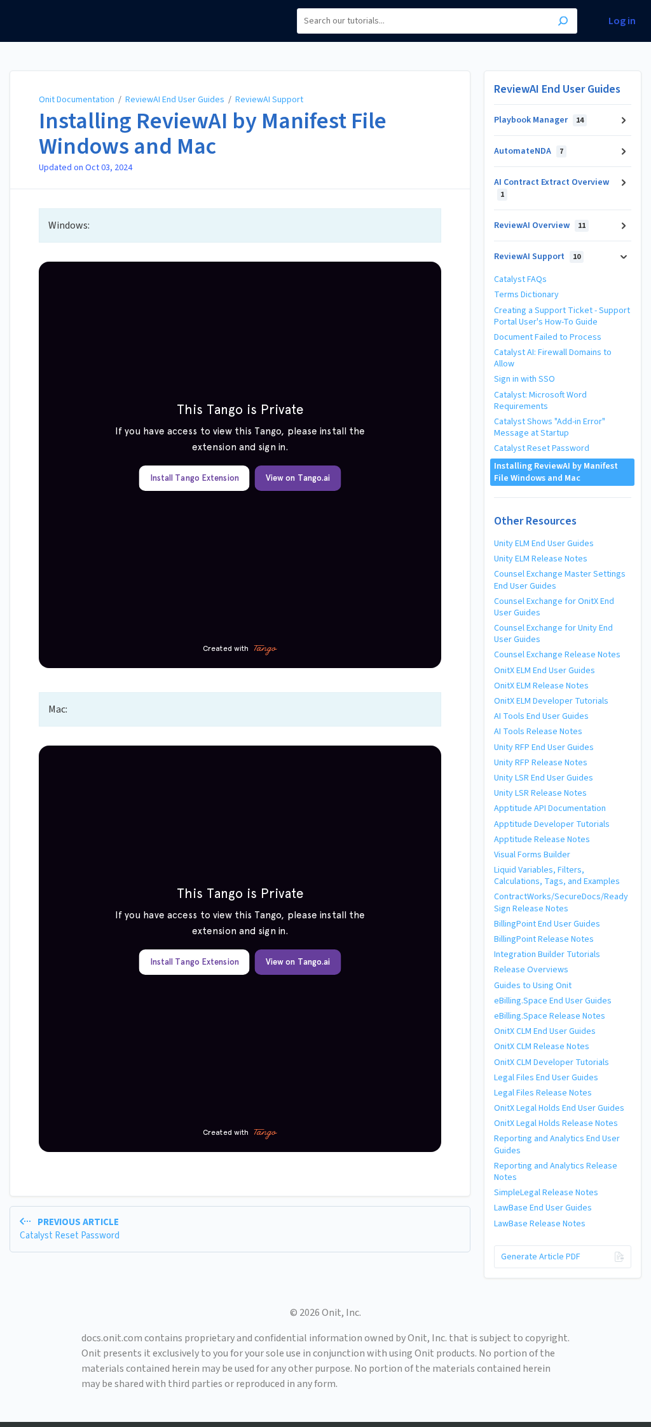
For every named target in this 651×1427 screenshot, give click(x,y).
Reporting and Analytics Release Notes (555, 1172)
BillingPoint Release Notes (544, 939)
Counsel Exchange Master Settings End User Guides (560, 580)
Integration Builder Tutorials (547, 954)
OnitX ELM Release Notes (541, 686)
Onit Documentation (76, 99)
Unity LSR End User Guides (543, 778)
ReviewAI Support (269, 99)
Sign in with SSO (524, 379)
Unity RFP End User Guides (544, 747)
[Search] (563, 23)
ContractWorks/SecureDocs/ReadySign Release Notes (561, 902)
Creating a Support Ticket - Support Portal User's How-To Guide (562, 316)
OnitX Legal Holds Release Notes (556, 1123)
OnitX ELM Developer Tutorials (551, 701)
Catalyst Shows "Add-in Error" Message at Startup (549, 427)
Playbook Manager (539, 120)
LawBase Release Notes (540, 1223)
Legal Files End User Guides (546, 1077)
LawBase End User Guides (543, 1208)
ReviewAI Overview (540, 225)
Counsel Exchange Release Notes (557, 654)
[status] (240, 225)
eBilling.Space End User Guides (553, 1001)
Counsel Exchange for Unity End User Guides (553, 634)
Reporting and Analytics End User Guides (557, 1144)
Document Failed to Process (547, 337)
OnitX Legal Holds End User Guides (559, 1108)
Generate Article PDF (540, 1256)
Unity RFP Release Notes (540, 762)
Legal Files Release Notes (543, 1093)
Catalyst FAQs (520, 279)
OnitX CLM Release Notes (541, 1046)
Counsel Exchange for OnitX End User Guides (554, 607)
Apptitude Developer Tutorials (552, 824)
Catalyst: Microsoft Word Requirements (540, 401)
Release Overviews (531, 969)
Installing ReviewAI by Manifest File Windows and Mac (213, 134)
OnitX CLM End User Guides (545, 1031)
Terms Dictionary (526, 294)
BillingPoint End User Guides (547, 924)
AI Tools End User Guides (541, 716)
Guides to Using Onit (533, 985)
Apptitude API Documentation (550, 808)
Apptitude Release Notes (542, 839)
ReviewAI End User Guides (174, 99)
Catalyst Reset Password (541, 448)
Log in (622, 21)
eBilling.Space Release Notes (549, 1016)
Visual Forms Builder (532, 854)
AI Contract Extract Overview (551, 187)
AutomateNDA (528, 151)
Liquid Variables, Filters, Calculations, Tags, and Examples (557, 876)
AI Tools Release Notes (538, 731)
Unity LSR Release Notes (540, 793)
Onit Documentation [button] (57, 6)
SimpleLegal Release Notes (546, 1192)
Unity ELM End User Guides (544, 543)
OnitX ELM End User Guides (544, 670)
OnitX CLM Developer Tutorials (551, 1062)
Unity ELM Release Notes (540, 559)
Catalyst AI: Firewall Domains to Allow (553, 358)
